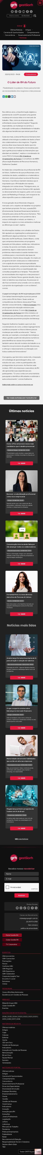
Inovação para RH (8, 1111)
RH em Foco (6, 1055)
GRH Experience (8, 971)
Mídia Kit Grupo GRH (9, 1003)
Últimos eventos (8, 956)
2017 (13, 1019)
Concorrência (10, 35)
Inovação (5, 1109)
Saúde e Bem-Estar (9, 1144)
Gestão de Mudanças (10, 1045)
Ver (21, 463)
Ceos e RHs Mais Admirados (12, 992)
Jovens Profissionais (9, 1117)
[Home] (21, 5)
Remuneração (7, 1053)
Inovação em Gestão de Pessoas (14, 1050)
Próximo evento (19, 16)
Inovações (6, 1114)
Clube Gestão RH (8, 1006)
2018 (9, 1019)
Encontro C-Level (8, 979)
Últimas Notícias (16, 30)
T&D (4, 1147)
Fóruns (4, 964)
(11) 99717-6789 (32, 922)
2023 (20, 1016)
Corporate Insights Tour (10, 976)
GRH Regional (7, 969)
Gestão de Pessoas (9, 1101)
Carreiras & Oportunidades (14, 32)
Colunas (5, 1035)
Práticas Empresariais (10, 1132)
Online (4, 984)
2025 (9, 1016)
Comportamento (33, 32)
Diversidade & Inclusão (10, 1089)
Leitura (5, 1122)
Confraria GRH (7, 966)
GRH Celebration (8, 974)
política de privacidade (29, 928)
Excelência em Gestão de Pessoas (15, 995)
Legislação (6, 1119)
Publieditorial (31, 74)
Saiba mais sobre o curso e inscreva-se (17, 385)
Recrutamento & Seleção (11, 1139)
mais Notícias (21, 839)
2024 (15, 1016)
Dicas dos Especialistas (10, 1086)
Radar (4, 1137)
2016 (18, 1019)
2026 (4, 1016)
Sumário (5, 1060)
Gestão (5, 1099)
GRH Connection (8, 959)
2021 (30, 1016)
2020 (35, 1016)
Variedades (6, 1063)
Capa (4, 1032)
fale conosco (33, 925)
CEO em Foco (7, 1043)
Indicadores (6, 1048)
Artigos (28, 30)
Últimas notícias (8, 1071)
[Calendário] (35, 15)
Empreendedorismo (9, 1094)
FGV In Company (30, 305)
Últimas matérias (8, 1027)
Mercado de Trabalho (10, 1127)
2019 (4, 1019)
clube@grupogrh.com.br (28, 918)
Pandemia (6, 1129)
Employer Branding (9, 1091)
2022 (25, 1016)
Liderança (6, 1124)
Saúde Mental (7, 1058)
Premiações (6, 961)
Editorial (5, 1037)
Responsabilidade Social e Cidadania (15, 1142)
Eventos (5, 1008)
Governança (7, 1104)
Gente (4, 1040)
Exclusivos (6, 981)
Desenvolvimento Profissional (29, 35)
